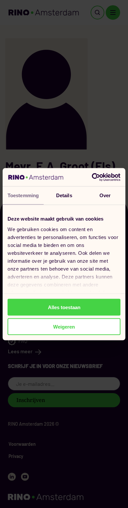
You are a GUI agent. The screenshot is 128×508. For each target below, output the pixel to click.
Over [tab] (105, 195)
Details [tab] (64, 195)
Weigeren (64, 326)
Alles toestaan (64, 307)
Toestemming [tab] (23, 195)
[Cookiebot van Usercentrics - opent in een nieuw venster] (92, 177)
